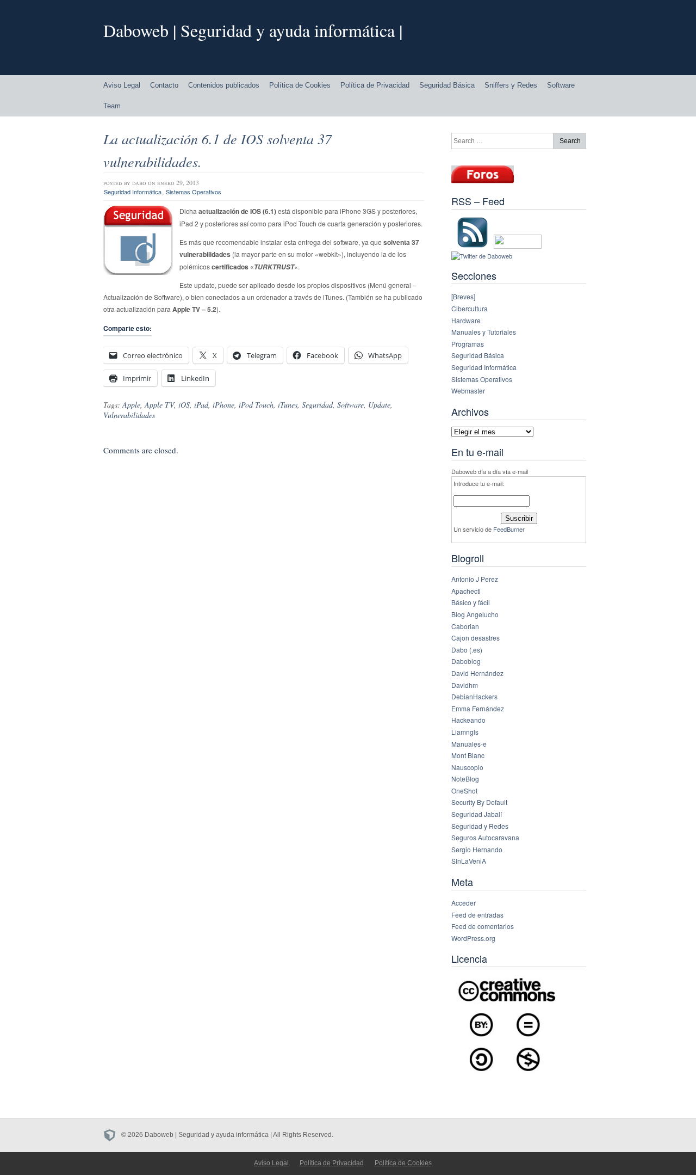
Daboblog (466, 661)
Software (561, 85)
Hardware (466, 320)
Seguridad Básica (447, 85)
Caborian (465, 626)
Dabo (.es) (466, 649)
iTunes (287, 404)
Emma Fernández (477, 708)
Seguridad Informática (132, 191)
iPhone (223, 404)
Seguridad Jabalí (476, 814)
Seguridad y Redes (479, 826)
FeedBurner (509, 529)
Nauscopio (467, 767)
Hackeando (468, 719)
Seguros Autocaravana (485, 837)
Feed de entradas (477, 914)
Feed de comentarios (482, 926)
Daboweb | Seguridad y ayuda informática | (252, 30)
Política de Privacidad (374, 85)
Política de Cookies (300, 85)
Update (379, 404)
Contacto (164, 85)
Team (112, 106)
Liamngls (464, 731)
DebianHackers (474, 696)
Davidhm (464, 685)
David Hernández (477, 673)
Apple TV (159, 404)
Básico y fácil (470, 602)
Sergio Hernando (476, 849)
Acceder (463, 902)
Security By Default (479, 802)
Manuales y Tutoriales (483, 331)
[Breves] (463, 296)
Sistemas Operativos (193, 191)
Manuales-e (469, 743)
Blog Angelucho (475, 614)
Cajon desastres (475, 637)
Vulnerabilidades (129, 415)
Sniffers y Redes (510, 85)
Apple (131, 404)
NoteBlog (465, 778)
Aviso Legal (121, 85)
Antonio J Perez (474, 578)
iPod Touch (256, 404)
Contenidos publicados (223, 85)
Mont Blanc (467, 755)
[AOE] (112, 1135)
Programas (467, 343)
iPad (201, 404)
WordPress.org (473, 938)
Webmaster (468, 390)
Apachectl (466, 590)
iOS (184, 404)
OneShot (464, 790)
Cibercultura (469, 308)
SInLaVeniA (468, 860)
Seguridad (317, 404)
